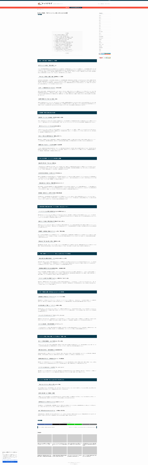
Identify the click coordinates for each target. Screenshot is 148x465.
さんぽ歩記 (101, 31)
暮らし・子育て (102, 44)
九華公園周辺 (101, 36)
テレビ (41, 14)
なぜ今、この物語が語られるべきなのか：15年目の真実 (64, 38)
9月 (100, 28)
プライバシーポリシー (77, 462)
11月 (100, 17)
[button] (44, 424)
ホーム (69, 462)
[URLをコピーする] (89, 424)
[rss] (109, 0)
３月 (100, 23)
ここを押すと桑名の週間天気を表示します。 (76, 7)
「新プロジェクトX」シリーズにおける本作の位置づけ (63, 43)
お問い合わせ (72, 462)
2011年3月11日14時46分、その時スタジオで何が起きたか (64, 49)
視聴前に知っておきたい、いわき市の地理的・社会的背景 (64, 45)
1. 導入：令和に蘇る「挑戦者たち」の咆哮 (61, 34)
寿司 (100, 41)
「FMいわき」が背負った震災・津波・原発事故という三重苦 (64, 37)
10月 (100, 15)
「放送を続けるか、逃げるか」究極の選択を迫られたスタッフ (64, 50)
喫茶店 (100, 39)
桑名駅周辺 (101, 47)
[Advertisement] (67, 23)
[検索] (110, 0)
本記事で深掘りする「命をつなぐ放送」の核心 (62, 39)
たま (100, 33)
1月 (100, 20)
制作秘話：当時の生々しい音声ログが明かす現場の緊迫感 (64, 51)
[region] (10, 457)
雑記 (38, 14)
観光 (100, 49)
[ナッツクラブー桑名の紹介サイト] (45, 3)
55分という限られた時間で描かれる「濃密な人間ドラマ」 (64, 44)
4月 (100, 25)
